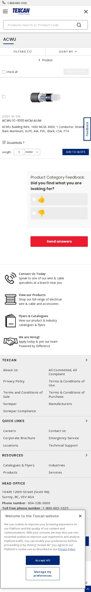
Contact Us (57, 431)
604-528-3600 (39, 503)
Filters (22, 51)
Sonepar (10, 404)
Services (55, 472)
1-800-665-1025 (17, 3)
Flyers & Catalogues (33, 316)
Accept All (42, 560)
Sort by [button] (66, 51)
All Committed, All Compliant (63, 372)
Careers (9, 431)
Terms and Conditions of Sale (23, 394)
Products (10, 472)
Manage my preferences (43, 573)
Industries (57, 465)
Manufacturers (60, 404)
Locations (10, 445)
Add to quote (75, 152)
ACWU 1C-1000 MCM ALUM (21, 120)
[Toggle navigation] (5, 11)
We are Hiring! (29, 337)
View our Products (32, 295)
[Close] (80, 516)
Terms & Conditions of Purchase (66, 394)
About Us (10, 370)
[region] (42, 549)
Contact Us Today (32, 274)
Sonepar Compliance (19, 411)
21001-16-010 (11, 116)
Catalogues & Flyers (18, 465)
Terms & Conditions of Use (66, 383)
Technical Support (63, 445)
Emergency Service (64, 438)
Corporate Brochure (19, 438)
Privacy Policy (14, 381)
